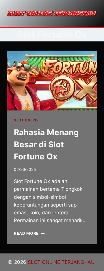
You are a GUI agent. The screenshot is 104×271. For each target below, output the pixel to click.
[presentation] (52, 80)
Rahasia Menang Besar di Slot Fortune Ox (46, 144)
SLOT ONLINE (26, 120)
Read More (29, 233)
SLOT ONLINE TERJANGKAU (62, 262)
